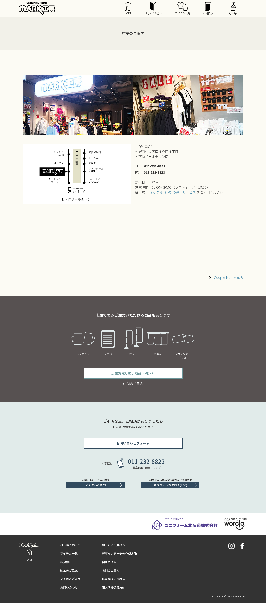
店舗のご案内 (133, 383)
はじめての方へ (153, 13)
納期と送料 (109, 562)
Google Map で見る (228, 277)
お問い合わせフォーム (133, 443)
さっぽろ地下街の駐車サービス (172, 192)
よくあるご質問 (95, 485)
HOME (128, 13)
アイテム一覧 (182, 13)
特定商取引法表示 (113, 579)
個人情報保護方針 (113, 587)
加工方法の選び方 (113, 545)
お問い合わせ (233, 13)
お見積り (208, 13)
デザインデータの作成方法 (119, 553)
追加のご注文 (69, 570)
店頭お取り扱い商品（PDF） (133, 373)
